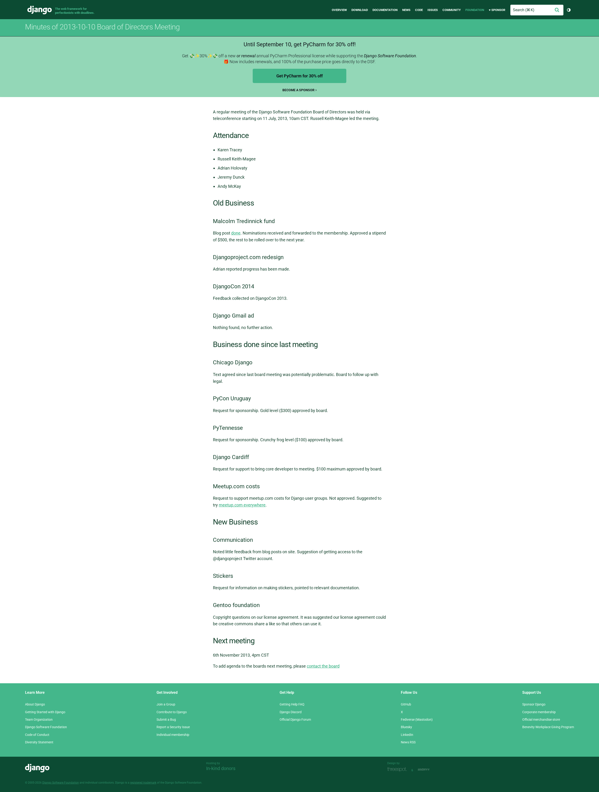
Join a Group (166, 704)
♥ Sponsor (497, 10)
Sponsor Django (533, 704)
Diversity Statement (39, 742)
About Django (35, 704)
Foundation (474, 10)
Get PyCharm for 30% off (299, 75)
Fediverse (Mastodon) (417, 719)
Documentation (385, 10)
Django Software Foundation (46, 727)
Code (419, 10)
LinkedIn (407, 735)
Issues (432, 10)
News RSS (408, 742)
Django (39, 10)
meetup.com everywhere (242, 505)
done (236, 233)
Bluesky (406, 727)
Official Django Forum (295, 719)
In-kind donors (220, 768)
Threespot (398, 770)
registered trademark (143, 782)
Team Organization (39, 719)
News (406, 10)
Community (451, 10)
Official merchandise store (541, 719)
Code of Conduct (37, 735)
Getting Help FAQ (292, 704)
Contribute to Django (172, 712)
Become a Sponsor (298, 90)
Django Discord (291, 712)
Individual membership (173, 735)
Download (359, 10)
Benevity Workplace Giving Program (548, 727)
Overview (339, 10)
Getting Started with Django (45, 712)
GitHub (406, 704)
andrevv (429, 770)
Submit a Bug (166, 719)
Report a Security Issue (173, 727)
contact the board (323, 666)
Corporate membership (539, 712)
